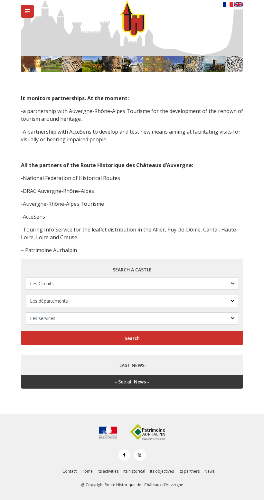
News (209, 471)
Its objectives (162, 471)
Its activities (108, 471)
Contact (69, 471)
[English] (238, 3)
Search (132, 338)
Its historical (134, 471)
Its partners (189, 471)
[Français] (228, 3)
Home (87, 471)
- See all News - (132, 382)
